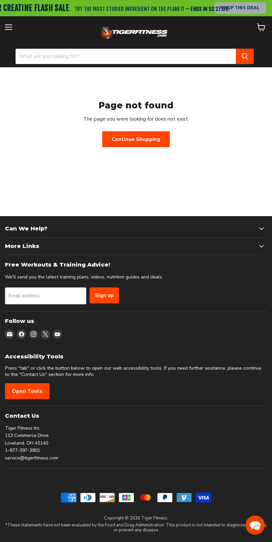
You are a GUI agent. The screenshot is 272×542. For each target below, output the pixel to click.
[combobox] (126, 56)
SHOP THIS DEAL (240, 7)
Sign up (104, 295)
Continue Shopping (136, 139)
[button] (255, 525)
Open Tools (27, 391)
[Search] (245, 56)
